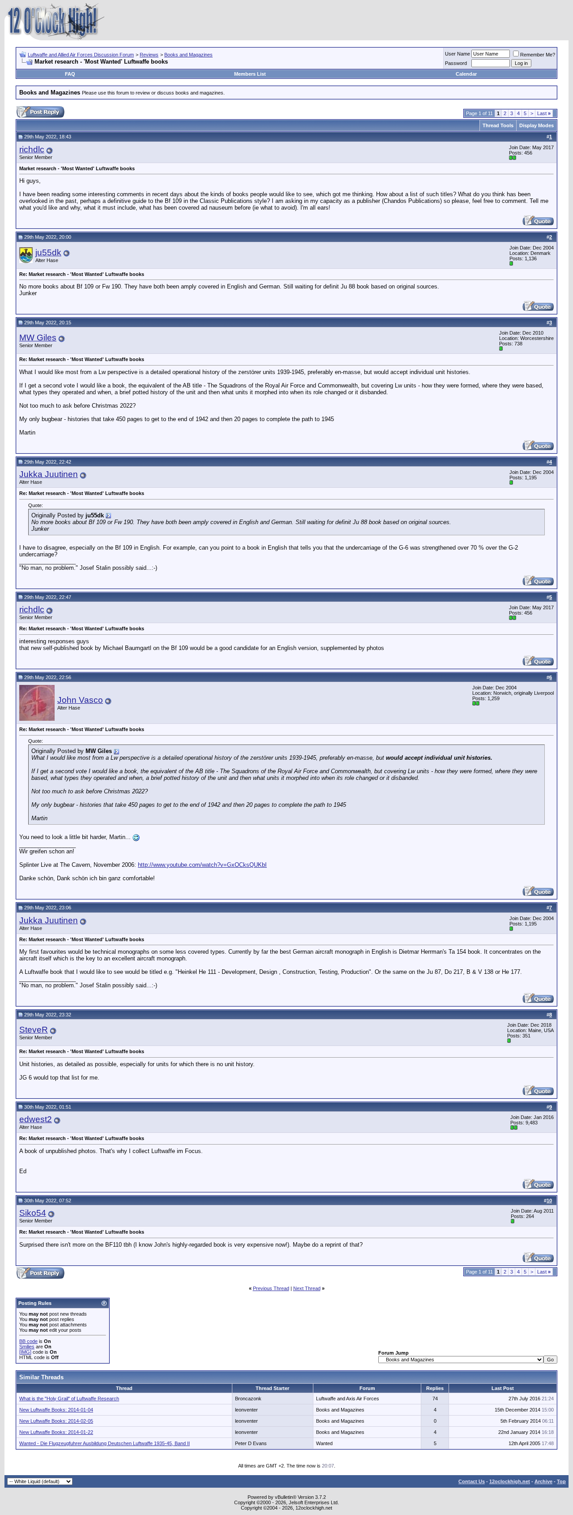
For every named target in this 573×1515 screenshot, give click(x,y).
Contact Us (471, 1481)
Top (561, 1481)
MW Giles (37, 337)
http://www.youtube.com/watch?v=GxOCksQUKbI (202, 864)
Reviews (149, 54)
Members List (250, 74)
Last (544, 113)
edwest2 (35, 1119)
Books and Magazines (188, 54)
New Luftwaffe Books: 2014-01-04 (56, 1409)
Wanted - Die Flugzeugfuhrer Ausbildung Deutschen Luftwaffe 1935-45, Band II (104, 1443)
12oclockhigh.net (509, 1481)
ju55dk (48, 252)
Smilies (26, 1346)
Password (456, 63)
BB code (28, 1341)
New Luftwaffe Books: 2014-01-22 (56, 1432)
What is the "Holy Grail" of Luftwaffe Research (69, 1398)
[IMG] (25, 1352)
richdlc (31, 149)
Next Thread (307, 1288)
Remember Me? (537, 54)
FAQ (70, 74)
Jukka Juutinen (48, 474)
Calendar (466, 74)
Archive (543, 1481)
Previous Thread (271, 1288)
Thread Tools (498, 125)
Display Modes (536, 125)
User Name (457, 53)
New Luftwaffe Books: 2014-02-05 (56, 1421)
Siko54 (32, 1213)
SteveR (33, 1029)
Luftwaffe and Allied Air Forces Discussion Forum (81, 54)
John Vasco (80, 700)
